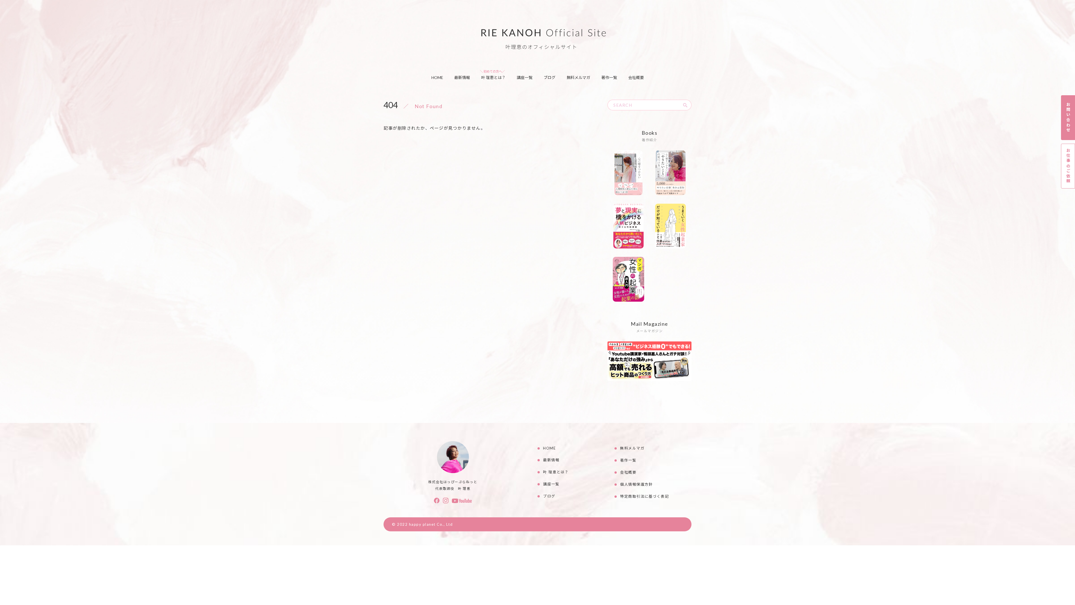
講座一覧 (524, 77)
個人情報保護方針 (636, 484)
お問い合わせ (1068, 117)
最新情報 (462, 77)
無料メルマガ (578, 77)
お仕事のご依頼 (1068, 166)
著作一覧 (609, 77)
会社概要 (636, 77)
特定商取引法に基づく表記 (644, 496)
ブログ (549, 77)
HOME (437, 77)
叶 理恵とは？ (493, 77)
